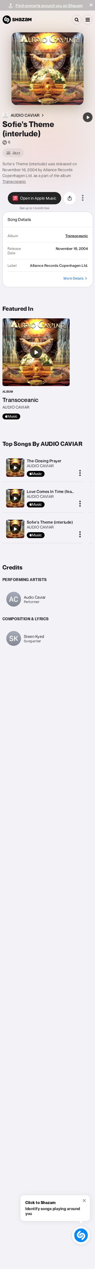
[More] (80, 473)
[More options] (82, 198)
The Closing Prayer (44, 460)
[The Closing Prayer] (15, 468)
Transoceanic (14, 181)
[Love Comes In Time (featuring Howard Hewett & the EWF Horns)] (15, 498)
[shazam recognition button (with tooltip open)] (81, 1235)
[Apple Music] (11, 416)
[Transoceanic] (36, 368)
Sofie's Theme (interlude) (50, 522)
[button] (91, 4)
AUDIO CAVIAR (40, 465)
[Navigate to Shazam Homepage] (17, 19)
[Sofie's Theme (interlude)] (88, 117)
